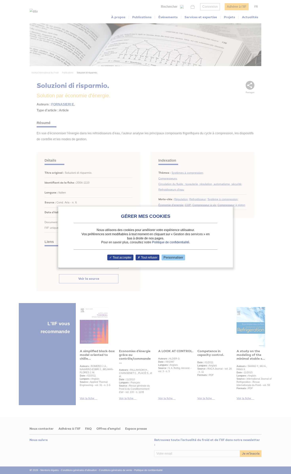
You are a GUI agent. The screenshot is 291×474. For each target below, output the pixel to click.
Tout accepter (121, 257)
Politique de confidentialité (170, 242)
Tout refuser (148, 257)
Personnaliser (173, 257)
